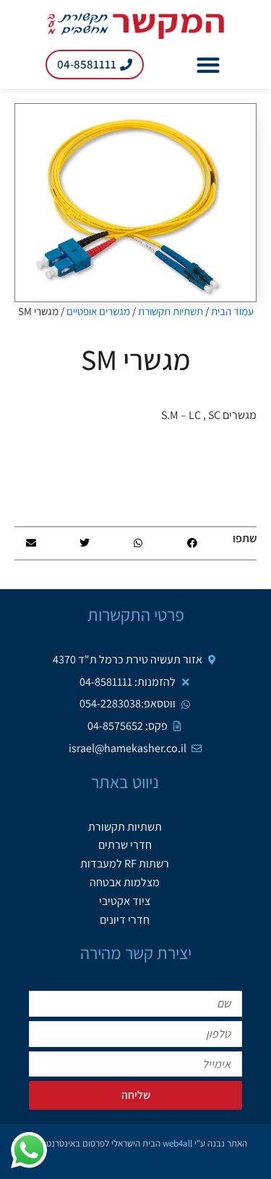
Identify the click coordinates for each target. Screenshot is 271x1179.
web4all (177, 1143)
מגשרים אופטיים (98, 311)
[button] (208, 64)
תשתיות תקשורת (170, 311)
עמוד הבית (232, 311)
